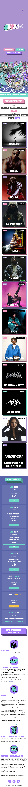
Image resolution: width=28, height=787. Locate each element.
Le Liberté (4, 115)
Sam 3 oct (23, 108)
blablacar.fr (10, 681)
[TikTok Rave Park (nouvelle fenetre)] (18, 781)
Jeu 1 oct (5, 108)
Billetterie (19, 49)
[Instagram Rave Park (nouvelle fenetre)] (14, 781)
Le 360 (11, 118)
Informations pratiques (13, 52)
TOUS (13, 110)
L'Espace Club (15, 115)
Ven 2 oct (14, 108)
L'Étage (24, 115)
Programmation (8, 49)
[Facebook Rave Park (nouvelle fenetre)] (9, 781)
